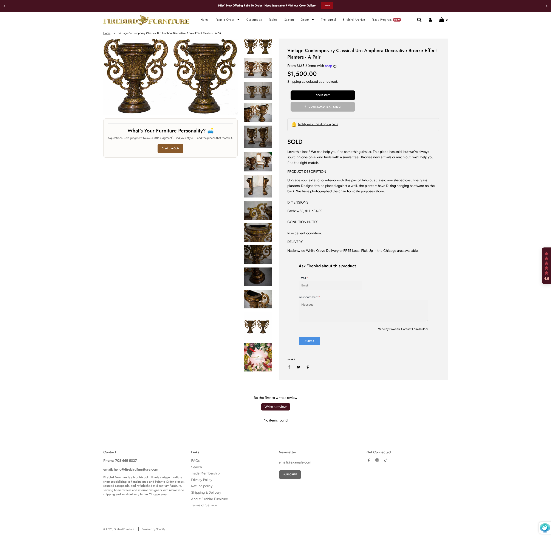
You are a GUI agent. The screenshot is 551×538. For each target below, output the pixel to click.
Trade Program (386, 19)
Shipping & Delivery (206, 492)
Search (196, 467)
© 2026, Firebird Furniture (118, 529)
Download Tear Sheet (325, 106)
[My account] (430, 19)
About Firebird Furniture (209, 499)
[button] (546, 265)
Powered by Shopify (153, 529)
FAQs (195, 461)
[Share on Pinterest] (308, 367)
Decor (305, 19)
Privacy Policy (201, 480)
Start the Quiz (170, 148)
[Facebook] (369, 461)
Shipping (294, 81)
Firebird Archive (354, 19)
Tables (273, 19)
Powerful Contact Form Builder (408, 329)
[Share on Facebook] (290, 367)
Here (327, 5)
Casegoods (254, 19)
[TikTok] (385, 461)
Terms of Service (204, 505)
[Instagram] (377, 461)
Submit (309, 341)
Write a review (276, 407)
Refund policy (201, 486)
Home (205, 19)
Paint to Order (226, 19)
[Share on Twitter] (298, 367)
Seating (289, 19)
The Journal (328, 19)
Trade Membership (205, 473)
